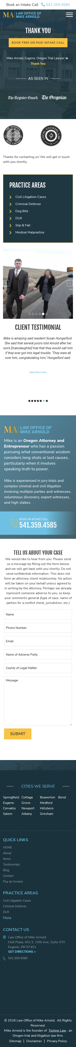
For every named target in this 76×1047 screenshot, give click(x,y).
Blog (6, 870)
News (7, 859)
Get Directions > (22, 952)
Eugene (8, 803)
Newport (27, 808)
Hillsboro (47, 808)
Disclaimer (34, 1041)
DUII (18, 218)
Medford (46, 803)
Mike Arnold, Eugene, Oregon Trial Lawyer (35, 58)
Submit (17, 734)
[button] (6, 283)
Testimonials (11, 864)
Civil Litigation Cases (30, 197)
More (7, 917)
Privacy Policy (57, 1041)
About (7, 853)
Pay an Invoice (13, 881)
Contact (8, 876)
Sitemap (15, 1041)
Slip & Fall (22, 225)
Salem (7, 814)
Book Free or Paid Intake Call (38, 43)
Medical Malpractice (29, 232)
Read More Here (38, 372)
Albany (26, 814)
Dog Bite (21, 211)
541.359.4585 (57, 4)
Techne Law (57, 1030)
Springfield (11, 797)
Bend (62, 797)
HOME (7, 847)
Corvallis (9, 808)
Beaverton (47, 797)
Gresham (46, 814)
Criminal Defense (28, 204)
